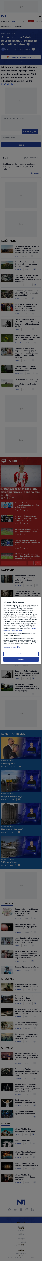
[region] (21, 630)
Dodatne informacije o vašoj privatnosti (19, 629)
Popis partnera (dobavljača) (11, 647)
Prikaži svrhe (21, 654)
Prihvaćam (21, 659)
